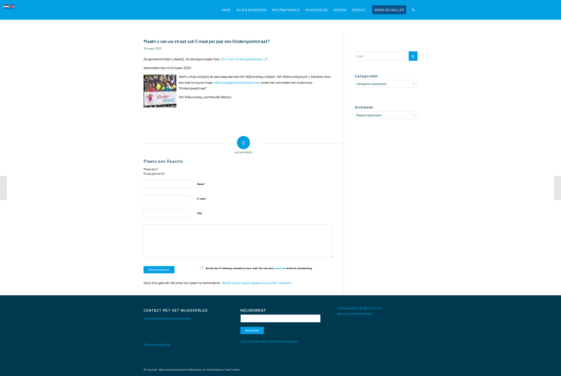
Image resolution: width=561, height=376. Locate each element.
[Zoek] (413, 10)
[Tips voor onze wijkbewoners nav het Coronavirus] (557, 188)
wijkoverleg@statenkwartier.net (236, 82)
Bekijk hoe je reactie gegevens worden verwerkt (256, 283)
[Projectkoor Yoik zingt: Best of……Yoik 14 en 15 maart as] (3, 188)
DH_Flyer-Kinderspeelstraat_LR (244, 59)
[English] (12, 6)
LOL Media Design (211, 369)
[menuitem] (226, 10)
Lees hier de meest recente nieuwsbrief (269, 341)
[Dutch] (6, 6)
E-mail (202, 198)
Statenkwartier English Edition (359, 308)
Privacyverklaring (157, 344)
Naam (201, 184)
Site (199, 213)
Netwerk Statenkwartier (355, 314)
